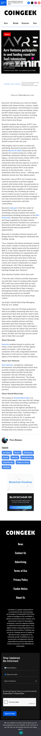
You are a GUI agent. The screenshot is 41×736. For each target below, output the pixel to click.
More (35, 23)
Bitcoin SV (17, 452)
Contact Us (20, 553)
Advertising (20, 562)
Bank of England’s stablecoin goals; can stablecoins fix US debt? (15, 3)
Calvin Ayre (15, 457)
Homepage (7, 84)
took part (13, 208)
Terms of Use (20, 571)
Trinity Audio (22, 95)
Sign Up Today (10, 714)
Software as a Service (23, 462)
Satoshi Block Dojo (21, 398)
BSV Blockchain (28, 452)
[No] (38, 728)
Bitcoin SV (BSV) (15, 151)
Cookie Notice (20, 589)
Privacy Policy (20, 580)
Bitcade (15, 23)
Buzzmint (5, 344)
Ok (21, 733)
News (6, 23)
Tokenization (6, 467)
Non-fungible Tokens (27, 457)
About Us (20, 597)
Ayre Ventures (7, 365)
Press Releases (10, 68)
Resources (25, 23)
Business (7, 34)
